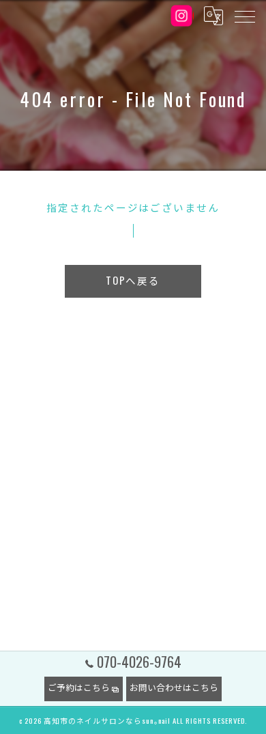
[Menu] (244, 16)
